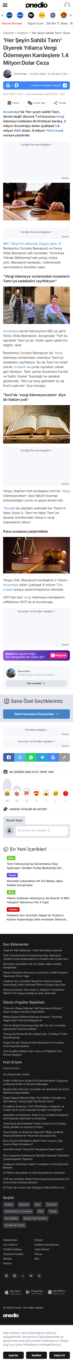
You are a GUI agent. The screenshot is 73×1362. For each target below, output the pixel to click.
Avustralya (11, 112)
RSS (36, 1258)
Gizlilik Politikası (12, 1249)
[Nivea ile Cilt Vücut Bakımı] (9, 15)
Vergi (58, 353)
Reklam (7, 1258)
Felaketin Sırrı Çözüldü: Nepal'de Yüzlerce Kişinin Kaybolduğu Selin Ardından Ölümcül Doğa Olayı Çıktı (36, 917)
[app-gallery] (57, 1292)
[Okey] (31, 15)
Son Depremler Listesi (16, 1074)
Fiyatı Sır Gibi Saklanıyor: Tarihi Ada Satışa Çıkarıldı (32, 950)
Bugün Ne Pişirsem (35, 1218)
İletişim (7, 1263)
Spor (11, 857)
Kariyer (38, 1239)
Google (9, 508)
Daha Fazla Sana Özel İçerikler (34, 714)
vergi (60, 116)
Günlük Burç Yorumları (18, 1211)
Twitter (9, 1204)
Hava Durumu (11, 1068)
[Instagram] (6, 1275)
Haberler (8, 33)
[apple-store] (13, 1292)
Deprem (24, 1204)
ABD (17, 130)
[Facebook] (14, 1275)
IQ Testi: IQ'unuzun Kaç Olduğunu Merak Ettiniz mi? (34, 1187)
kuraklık (20, 367)
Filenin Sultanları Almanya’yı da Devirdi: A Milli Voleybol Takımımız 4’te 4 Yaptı (38, 900)
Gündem (22, 33)
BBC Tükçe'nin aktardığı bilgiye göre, (30, 244)
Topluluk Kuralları (13, 1254)
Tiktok (52, 1211)
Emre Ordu (42, 73)
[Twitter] (22, 1275)
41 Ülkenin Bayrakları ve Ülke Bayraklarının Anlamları (34, 1172)
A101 (40, 1211)
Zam (37, 1204)
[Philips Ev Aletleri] (20, 15)
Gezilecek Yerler (15, 1225)
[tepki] (7, 793)
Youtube (52, 1204)
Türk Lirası (54, 130)
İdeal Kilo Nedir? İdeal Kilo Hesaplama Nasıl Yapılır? (33, 1149)
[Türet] (63, 15)
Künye (38, 1254)
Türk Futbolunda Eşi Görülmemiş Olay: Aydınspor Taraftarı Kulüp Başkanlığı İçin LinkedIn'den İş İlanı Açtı (34, 866)
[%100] (41, 15)
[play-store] (35, 1292)
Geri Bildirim (10, 1244)
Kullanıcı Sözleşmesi (46, 1244)
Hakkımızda (10, 1239)
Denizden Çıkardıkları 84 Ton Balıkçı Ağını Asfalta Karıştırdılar (35, 883)
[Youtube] (31, 1275)
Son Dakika (11, 1218)
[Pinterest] (39, 1275)
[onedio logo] (34, 1315)
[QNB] (52, 15)
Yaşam (12, 875)
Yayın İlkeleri (41, 1249)
